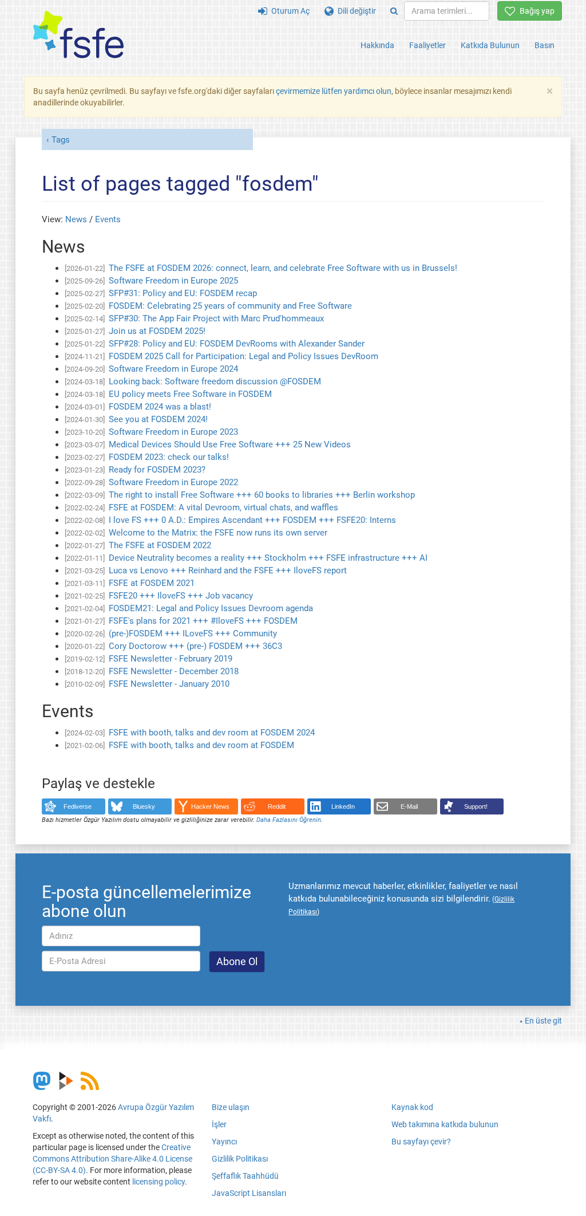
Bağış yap (535, 10)
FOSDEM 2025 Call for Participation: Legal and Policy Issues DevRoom (243, 356)
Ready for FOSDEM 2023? (157, 470)
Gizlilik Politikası (240, 1158)
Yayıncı (224, 1141)
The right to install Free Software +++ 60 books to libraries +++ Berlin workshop (262, 495)
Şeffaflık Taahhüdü (245, 1175)
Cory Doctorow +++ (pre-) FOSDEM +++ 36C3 (195, 646)
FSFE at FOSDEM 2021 (152, 583)
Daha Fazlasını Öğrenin (288, 820)
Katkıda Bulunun (490, 45)
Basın (544, 45)
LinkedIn (343, 806)
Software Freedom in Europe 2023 (173, 432)
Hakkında (377, 45)
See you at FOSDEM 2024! (158, 419)
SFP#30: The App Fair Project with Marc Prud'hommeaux (216, 318)
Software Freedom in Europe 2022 (173, 482)
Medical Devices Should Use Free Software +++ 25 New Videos (230, 444)
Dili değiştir (355, 10)
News (76, 219)
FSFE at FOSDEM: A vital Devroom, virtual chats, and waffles (223, 507)
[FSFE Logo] (78, 35)
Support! (476, 806)
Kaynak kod (412, 1107)
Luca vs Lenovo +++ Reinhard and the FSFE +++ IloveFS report (228, 570)
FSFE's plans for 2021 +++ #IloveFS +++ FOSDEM (203, 621)
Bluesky (144, 806)
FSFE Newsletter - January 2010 (169, 684)
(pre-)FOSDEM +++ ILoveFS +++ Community (193, 633)
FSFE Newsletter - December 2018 (174, 671)
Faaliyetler (427, 45)
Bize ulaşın (231, 1107)
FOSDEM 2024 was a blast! (160, 407)
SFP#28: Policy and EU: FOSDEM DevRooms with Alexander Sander (237, 344)
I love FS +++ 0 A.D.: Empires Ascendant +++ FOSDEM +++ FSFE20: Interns (252, 520)
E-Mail (409, 806)
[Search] (394, 11)
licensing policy (158, 1181)
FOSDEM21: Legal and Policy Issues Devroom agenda (211, 608)
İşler (219, 1124)
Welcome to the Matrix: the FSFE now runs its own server (218, 533)
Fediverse (78, 806)
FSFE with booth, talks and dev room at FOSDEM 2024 (212, 732)
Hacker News (210, 806)
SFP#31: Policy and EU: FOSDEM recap (183, 293)
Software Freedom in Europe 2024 (173, 369)
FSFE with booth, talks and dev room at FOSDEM (201, 745)
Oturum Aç (288, 10)
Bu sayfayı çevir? (421, 1141)
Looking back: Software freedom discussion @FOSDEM (215, 381)
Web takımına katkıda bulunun (444, 1124)
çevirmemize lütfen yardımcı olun (333, 91)
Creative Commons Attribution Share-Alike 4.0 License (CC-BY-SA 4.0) (112, 1159)
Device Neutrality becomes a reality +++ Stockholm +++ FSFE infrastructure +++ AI (268, 558)
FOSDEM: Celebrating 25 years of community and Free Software (230, 306)
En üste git (543, 1020)
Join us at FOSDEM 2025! (157, 331)
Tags (61, 140)
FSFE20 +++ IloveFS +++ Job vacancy (181, 596)
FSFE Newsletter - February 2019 (170, 659)
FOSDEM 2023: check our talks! (169, 457)
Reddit (277, 806)
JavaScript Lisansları (249, 1193)
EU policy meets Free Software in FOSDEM (190, 394)
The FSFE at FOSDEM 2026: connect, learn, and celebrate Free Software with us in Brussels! (283, 268)
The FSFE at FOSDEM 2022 (160, 545)
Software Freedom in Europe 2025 (173, 281)
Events (108, 219)
